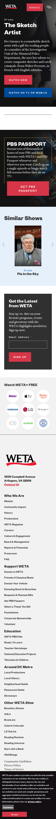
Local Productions (14, 672)
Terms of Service (14, 769)
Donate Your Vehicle (15, 583)
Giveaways (10, 695)
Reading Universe (14, 743)
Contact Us (11, 484)
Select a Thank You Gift (17, 606)
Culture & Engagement (17, 536)
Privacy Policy (12, 765)
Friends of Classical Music (19, 577)
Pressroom (10, 553)
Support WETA (16, 566)
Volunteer (10, 624)
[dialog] (28, 795)
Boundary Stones (14, 708)
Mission (8, 501)
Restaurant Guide (14, 690)
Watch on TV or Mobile (28, 92)
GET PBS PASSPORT (28, 188)
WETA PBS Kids (13, 636)
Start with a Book (14, 749)
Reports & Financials (16, 547)
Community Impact (15, 507)
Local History (12, 678)
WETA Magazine (13, 524)
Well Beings (10, 754)
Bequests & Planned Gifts (18, 595)
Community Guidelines (18, 761)
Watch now (18, 79)
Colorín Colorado (14, 725)
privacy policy (34, 801)
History (8, 512)
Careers (9, 530)
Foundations (11, 612)
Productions (11, 518)
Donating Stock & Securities (20, 589)
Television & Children (16, 660)
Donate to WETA (13, 571)
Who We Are (14, 495)
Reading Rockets (14, 737)
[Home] (11, 7)
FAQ (6, 559)
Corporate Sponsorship (17, 618)
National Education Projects (20, 654)
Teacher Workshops (15, 648)
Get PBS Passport (14, 601)
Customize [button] (8, 807)
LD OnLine (10, 731)
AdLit (7, 714)
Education (12, 631)
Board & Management (16, 541)
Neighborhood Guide (16, 684)
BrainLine (9, 720)
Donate (34, 7)
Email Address (19, 337)
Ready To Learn (13, 642)
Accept (14, 814)
